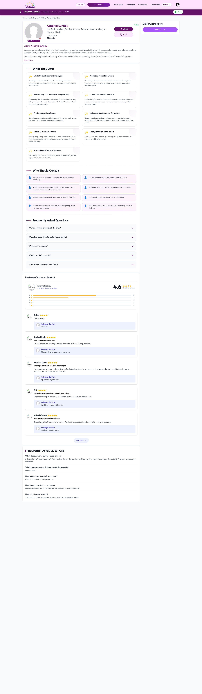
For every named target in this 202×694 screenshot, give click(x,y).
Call (125, 34)
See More (79, 440)
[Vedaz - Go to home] (29, 4)
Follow (136, 25)
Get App (80, 4)
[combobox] (167, 4)
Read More (28, 60)
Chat (125, 29)
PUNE (42, 18)
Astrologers (33, 18)
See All (158, 30)
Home (24, 18)
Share (179, 12)
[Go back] (20, 12)
